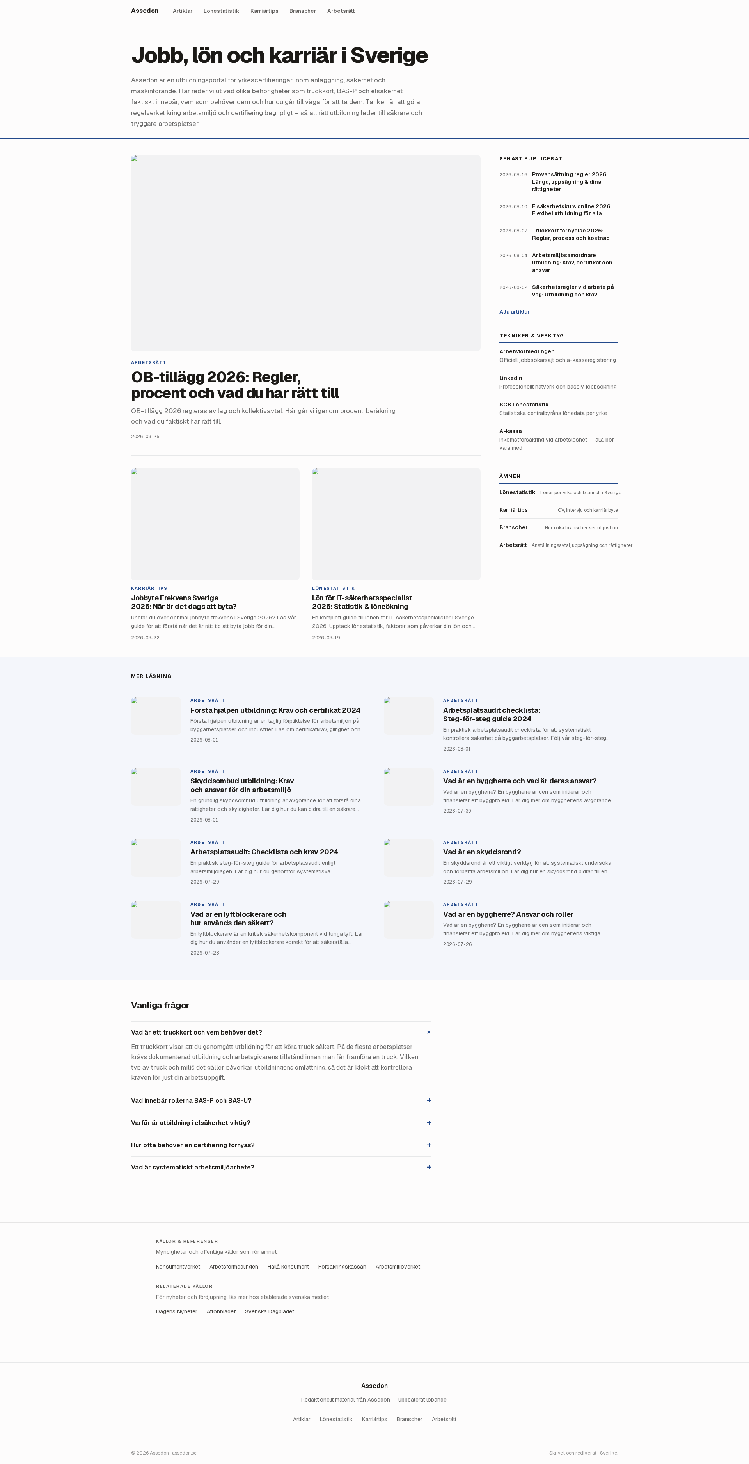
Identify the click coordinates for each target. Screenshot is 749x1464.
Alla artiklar (514, 311)
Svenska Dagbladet (269, 1311)
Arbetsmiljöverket (398, 1266)
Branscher (302, 10)
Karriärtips (264, 10)
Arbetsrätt (341, 10)
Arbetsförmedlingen (233, 1266)
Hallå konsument (288, 1266)
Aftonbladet (221, 1311)
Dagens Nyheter (176, 1311)
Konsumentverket (178, 1266)
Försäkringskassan (342, 1266)
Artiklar (183, 10)
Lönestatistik (222, 10)
